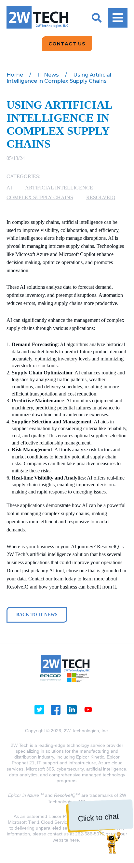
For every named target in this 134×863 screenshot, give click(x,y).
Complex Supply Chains (40, 197)
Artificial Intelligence (59, 187)
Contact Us (67, 44)
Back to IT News (37, 614)
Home (15, 75)
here (74, 840)
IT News (48, 75)
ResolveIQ (100, 197)
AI (9, 187)
